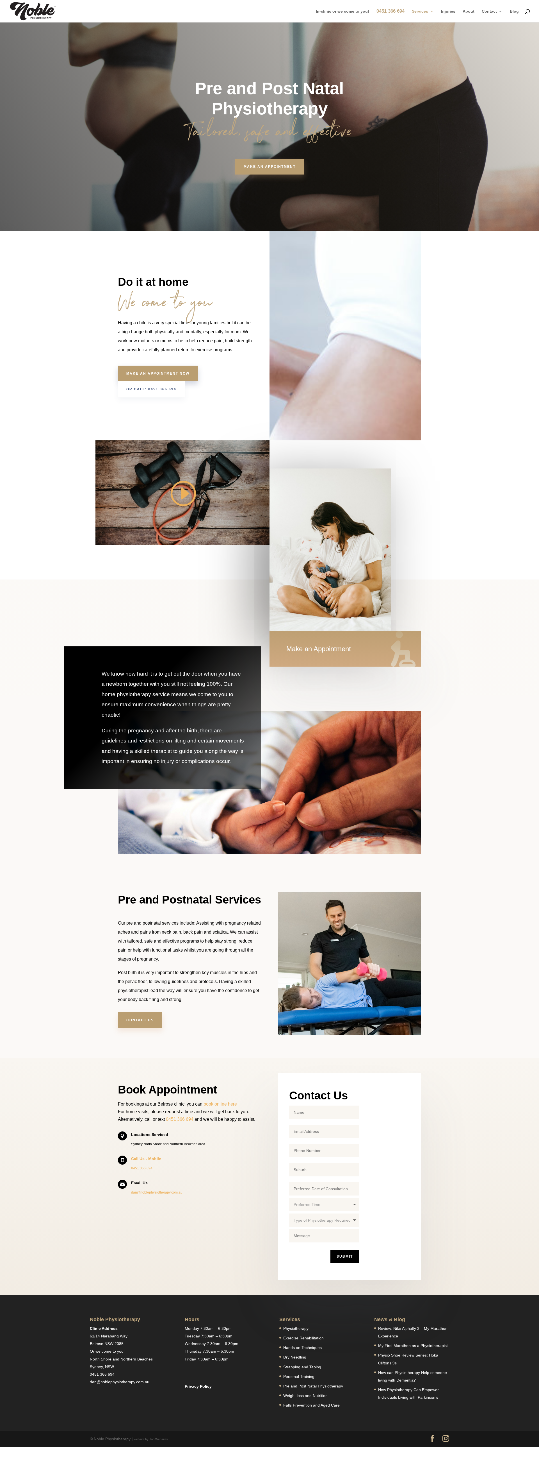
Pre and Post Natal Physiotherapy (313, 1386)
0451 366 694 (390, 11)
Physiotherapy (296, 1328)
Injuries (448, 11)
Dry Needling (294, 1357)
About (468, 11)
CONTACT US (140, 1020)
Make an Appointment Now (157, 373)
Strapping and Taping (302, 1367)
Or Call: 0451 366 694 (151, 389)
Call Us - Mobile (146, 1158)
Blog (514, 11)
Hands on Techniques (302, 1347)
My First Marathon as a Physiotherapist (413, 1345)
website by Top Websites (151, 1439)
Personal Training (298, 1376)
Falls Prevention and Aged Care (311, 1405)
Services (420, 11)
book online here (220, 1104)
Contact (489, 11)
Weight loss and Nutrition (305, 1395)
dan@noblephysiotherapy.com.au (156, 1192)
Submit (345, 1256)
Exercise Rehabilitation (303, 1338)
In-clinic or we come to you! (342, 11)
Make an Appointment (270, 167)
